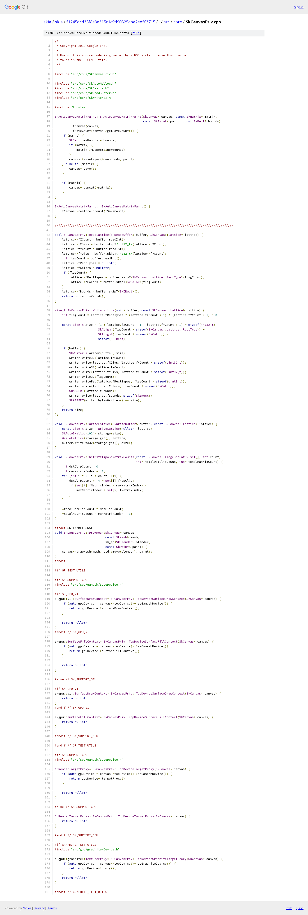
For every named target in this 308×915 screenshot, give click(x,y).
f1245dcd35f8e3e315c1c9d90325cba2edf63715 (111, 22)
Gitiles (27, 908)
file (136, 33)
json (299, 908)
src (167, 22)
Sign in (298, 7)
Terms (52, 908)
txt (289, 908)
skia (47, 22)
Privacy (39, 908)
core (177, 22)
